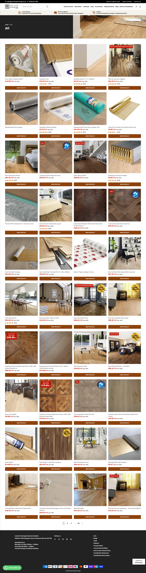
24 (78, 523)
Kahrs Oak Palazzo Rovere (12, 175)
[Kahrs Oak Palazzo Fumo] (90, 299)
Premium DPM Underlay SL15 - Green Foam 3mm (19, 224)
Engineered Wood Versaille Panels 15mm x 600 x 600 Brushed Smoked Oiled (54, 415)
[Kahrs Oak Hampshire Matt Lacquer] (124, 299)
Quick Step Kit (9, 462)
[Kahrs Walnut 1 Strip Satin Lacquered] (55, 443)
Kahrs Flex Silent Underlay (12, 272)
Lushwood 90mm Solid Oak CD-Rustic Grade (18, 508)
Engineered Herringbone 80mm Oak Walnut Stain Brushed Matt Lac (88, 225)
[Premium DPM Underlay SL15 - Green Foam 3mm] (21, 205)
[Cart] (140, 6)
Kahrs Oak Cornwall (10, 318)
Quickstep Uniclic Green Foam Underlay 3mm (87, 127)
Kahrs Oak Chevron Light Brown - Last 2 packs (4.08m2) (124, 508)
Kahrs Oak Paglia (79, 508)
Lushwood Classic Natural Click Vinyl (49, 175)
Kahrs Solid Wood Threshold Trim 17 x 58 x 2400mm (54, 272)
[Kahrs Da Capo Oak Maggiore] (124, 60)
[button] (138, 562)
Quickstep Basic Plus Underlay (13, 127)
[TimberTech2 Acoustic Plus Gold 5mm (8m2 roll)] (124, 108)
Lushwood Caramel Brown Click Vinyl (119, 224)
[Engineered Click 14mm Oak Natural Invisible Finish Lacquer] (124, 395)
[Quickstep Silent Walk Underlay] (124, 443)
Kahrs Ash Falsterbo (10, 414)
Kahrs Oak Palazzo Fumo (81, 318)
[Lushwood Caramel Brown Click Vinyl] (124, 205)
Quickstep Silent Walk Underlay (117, 462)
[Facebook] (55, 539)
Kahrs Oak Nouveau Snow (81, 462)
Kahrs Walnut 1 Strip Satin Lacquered (50, 462)
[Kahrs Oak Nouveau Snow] (90, 443)
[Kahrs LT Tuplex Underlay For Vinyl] (90, 253)
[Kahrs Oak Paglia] (90, 489)
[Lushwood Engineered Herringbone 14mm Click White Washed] (55, 489)
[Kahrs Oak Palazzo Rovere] (21, 157)
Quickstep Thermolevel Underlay (117, 175)
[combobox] (35, 7)
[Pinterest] (67, 539)
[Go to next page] (82, 523)
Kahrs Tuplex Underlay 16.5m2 (14, 79)
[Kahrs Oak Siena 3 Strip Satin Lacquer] (55, 205)
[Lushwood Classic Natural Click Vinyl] (55, 157)
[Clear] (43, 6)
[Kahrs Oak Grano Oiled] (90, 347)
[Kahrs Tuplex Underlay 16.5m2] (21, 60)
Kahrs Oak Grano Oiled (80, 366)
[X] (59, 539)
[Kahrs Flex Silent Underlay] (21, 253)
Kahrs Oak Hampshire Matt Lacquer (118, 318)
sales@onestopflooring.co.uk (16, 1)
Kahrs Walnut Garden (80, 175)
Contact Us (137, 1)
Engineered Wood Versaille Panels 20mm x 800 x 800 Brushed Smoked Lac (20, 367)
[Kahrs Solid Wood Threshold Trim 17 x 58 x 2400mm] (55, 253)
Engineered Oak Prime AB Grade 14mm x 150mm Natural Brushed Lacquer (53, 367)
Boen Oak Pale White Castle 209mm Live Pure (121, 272)
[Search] (47, 7)
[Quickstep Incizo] (55, 60)
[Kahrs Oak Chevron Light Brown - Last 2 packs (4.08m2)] (124, 489)
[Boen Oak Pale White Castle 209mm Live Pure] (124, 253)
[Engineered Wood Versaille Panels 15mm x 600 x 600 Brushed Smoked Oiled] (55, 395)
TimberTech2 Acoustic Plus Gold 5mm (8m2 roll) (122, 127)
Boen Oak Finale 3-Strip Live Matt (49, 318)
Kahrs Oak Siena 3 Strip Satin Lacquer (50, 224)
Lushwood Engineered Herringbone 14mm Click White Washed (55, 509)
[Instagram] (63, 539)
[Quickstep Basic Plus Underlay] (21, 108)
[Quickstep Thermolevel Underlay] (124, 157)
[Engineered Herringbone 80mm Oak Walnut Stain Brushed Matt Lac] (90, 205)
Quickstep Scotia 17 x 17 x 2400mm (84, 79)
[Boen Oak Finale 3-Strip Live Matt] (55, 299)
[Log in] (136, 6)
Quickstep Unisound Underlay (47, 127)
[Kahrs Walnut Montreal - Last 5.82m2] (124, 347)
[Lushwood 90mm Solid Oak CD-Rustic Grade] (21, 489)
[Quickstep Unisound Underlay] (55, 108)
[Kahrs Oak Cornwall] (21, 299)
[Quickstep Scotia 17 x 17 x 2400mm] (90, 60)
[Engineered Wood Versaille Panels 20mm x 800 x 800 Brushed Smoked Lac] (21, 347)
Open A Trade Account (113, 1)
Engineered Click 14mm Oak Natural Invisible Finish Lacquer (123, 415)
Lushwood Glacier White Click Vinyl (84, 414)
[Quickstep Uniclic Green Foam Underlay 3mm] (90, 108)
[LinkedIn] (71, 539)
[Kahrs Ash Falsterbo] (21, 395)
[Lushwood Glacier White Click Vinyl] (90, 395)
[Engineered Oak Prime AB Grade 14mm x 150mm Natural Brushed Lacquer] (55, 347)
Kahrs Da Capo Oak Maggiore (116, 79)
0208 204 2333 (33, 1)
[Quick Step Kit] (21, 443)
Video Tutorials (127, 1)
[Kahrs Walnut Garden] (90, 157)
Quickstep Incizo (44, 79)
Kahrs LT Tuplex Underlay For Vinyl (84, 272)
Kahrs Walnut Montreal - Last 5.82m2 (119, 366)
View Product (21, 88)
